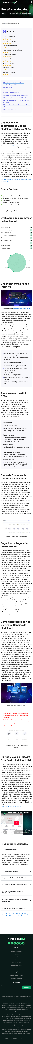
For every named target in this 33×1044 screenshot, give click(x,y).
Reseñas (16, 954)
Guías (16, 960)
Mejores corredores (16, 951)
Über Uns (16, 968)
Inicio (2, 23)
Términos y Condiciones (16, 975)
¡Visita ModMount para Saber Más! (11, 807)
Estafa (16, 957)
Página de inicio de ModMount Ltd (21, 308)
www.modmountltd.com (10, 146)
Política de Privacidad (16, 978)
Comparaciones (16, 962)
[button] (31, 2)
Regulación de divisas (16, 965)
